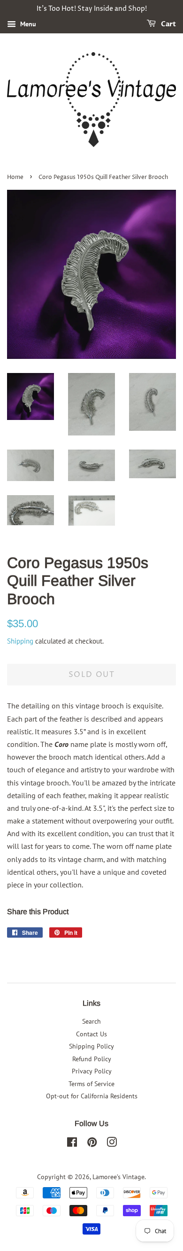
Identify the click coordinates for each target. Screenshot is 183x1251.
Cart (168, 24)
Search (91, 1021)
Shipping (20, 641)
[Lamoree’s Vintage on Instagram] (112, 1144)
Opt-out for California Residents (91, 1096)
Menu (27, 24)
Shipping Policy (91, 1046)
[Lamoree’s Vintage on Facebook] (72, 1144)
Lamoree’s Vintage (118, 1177)
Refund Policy (91, 1059)
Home (15, 177)
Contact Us (91, 1034)
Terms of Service (91, 1084)
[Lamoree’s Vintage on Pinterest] (92, 1144)
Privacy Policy (92, 1071)
